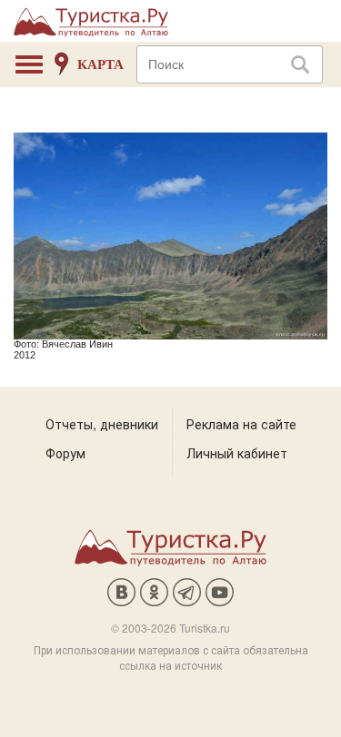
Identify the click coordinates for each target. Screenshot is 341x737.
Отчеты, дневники (101, 424)
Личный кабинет (236, 453)
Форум (65, 453)
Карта (100, 64)
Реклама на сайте (241, 424)
